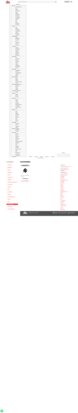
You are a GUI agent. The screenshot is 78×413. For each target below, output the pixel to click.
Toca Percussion (18, 107)
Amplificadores (14, 36)
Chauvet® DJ (17, 70)
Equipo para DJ (14, 76)
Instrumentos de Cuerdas (16, 84)
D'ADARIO (62, 181)
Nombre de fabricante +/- (66, 166)
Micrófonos (14, 56)
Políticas (61, 156)
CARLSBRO (62, 176)
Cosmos (16, 71)
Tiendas (36, 156)
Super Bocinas (63, 204)
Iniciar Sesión (67, 1)
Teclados (13, 93)
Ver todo (10, 165)
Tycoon (16, 99)
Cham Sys (17, 74)
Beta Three (17, 23)
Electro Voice (17, 10)
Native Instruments (18, 81)
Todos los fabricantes (64, 173)
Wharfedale (17, 14)
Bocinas (13, 5)
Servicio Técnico (63, 155)
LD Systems (17, 24)
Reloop (61, 198)
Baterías (13, 109)
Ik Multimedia (17, 66)
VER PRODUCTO (25, 165)
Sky (16, 41)
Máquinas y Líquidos (15, 128)
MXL (16, 57)
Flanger (61, 185)
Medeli (16, 94)
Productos (18, 4)
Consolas (13, 46)
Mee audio (17, 136)
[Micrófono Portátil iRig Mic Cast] (25, 170)
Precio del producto (64, 168)
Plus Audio (17, 33)
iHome (16, 22)
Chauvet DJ (17, 138)
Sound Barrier (17, 17)
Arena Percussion (18, 104)
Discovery (17, 85)
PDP (16, 118)
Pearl (16, 108)
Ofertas (41, 156)
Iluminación (14, 69)
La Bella (16, 147)
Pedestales (14, 122)
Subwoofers (14, 156)
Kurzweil (16, 133)
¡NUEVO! (30, 156)
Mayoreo (47, 156)
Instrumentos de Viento (16, 90)
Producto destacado (64, 169)
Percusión (14, 98)
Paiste (16, 112)
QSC (16, 8)
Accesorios (14, 132)
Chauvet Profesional (18, 141)
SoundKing (17, 42)
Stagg (16, 19)
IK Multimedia (17, 152)
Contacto (52, 156)
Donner (16, 43)
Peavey (16, 9)
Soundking (17, 18)
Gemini (16, 13)
